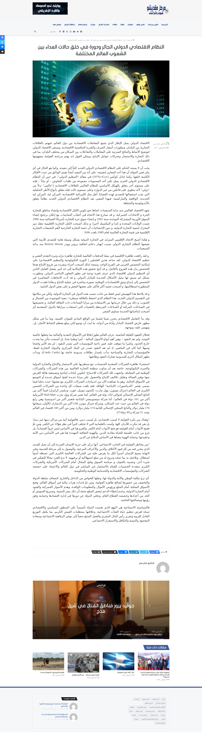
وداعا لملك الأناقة (101, 608)
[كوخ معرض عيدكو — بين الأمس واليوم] (83, 662)
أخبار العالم (155, 699)
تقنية (131, 711)
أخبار (124, 40)
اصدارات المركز (103, 25)
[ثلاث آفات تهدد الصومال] (118, 661)
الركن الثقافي (148, 703)
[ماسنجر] (2, 46)
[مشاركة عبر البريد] (2, 51)
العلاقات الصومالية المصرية (157, 707)
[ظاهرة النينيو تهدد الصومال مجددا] (48, 661)
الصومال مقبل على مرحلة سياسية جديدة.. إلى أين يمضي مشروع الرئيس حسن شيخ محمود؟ (154, 675)
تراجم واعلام (82, 25)
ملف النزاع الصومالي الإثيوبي (150, 719)
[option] (101, 610)
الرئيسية (164, 25)
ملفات (122, 25)
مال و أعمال (154, 715)
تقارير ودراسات (153, 25)
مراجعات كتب (143, 715)
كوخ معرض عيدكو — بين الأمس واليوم (85, 675)
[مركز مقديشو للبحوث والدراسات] (157, 10)
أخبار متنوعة (145, 699)
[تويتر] (2, 42)
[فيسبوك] (2, 37)
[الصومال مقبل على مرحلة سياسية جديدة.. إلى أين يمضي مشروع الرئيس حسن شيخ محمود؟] (153, 661)
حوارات (92, 25)
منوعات (136, 719)
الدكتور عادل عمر (159, 144)
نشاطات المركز (69, 25)
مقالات (114, 25)
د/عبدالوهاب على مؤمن (60, 708)
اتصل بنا (136, 699)
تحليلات (130, 25)
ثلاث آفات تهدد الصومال (125, 672)
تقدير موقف (140, 25)
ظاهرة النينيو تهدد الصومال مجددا (52, 672)
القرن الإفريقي (141, 707)
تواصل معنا (57, 25)
